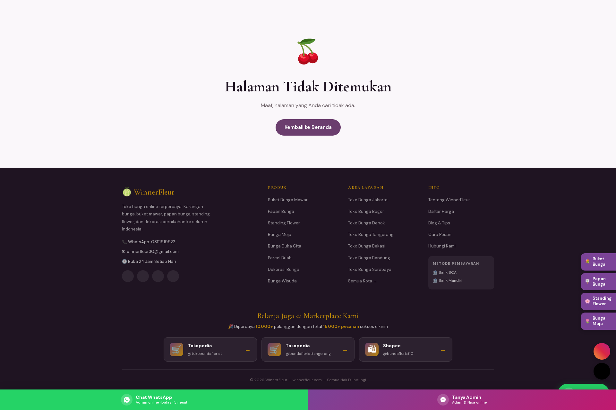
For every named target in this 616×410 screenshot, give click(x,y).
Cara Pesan (439, 234)
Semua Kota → (362, 281)
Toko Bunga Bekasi (366, 246)
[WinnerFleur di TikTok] (173, 276)
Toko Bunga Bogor (366, 211)
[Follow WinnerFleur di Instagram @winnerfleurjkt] (128, 276)
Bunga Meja (279, 234)
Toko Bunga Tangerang (371, 234)
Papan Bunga (281, 211)
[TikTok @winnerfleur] (602, 371)
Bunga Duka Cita (284, 246)
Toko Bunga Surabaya (369, 269)
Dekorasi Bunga (283, 269)
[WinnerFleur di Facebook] (143, 276)
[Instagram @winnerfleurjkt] (602, 351)
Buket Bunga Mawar (288, 200)
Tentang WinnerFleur (449, 200)
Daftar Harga (441, 211)
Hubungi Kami (442, 246)
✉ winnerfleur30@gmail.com (150, 251)
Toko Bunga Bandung (369, 258)
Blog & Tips (439, 223)
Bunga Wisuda (282, 281)
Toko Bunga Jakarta (368, 200)
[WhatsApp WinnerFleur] (158, 276)
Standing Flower (284, 223)
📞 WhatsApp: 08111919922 (148, 242)
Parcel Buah (280, 258)
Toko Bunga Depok (366, 223)
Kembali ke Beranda (308, 127)
